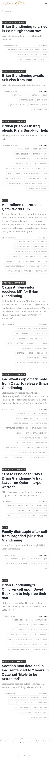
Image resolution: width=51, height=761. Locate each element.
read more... (44, 46)
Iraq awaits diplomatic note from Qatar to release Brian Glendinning (25, 383)
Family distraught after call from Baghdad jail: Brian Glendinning (24, 536)
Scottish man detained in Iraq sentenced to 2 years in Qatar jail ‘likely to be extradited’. (23, 686)
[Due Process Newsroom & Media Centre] (13, 5)
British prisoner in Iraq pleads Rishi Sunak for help (24, 137)
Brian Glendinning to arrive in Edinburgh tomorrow (22, 38)
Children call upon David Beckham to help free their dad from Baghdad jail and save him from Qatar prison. (24, 606)
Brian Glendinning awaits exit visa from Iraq (23, 85)
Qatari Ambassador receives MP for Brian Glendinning (20, 291)
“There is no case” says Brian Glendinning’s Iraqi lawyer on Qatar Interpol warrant (23, 494)
